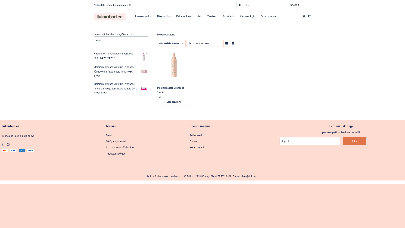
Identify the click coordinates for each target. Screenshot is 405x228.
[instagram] (8, 144)
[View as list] (233, 43)
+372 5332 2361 (223, 176)
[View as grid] (227, 43)
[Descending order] (190, 43)
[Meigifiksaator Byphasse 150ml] (174, 50)
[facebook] (3, 144)
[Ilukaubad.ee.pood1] (110, 14)
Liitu (354, 141)
